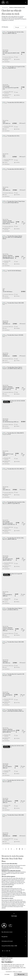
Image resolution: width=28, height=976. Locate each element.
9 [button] (16, 849)
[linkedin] (7, 951)
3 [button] (11, 849)
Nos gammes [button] (4, 936)
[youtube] (9, 951)
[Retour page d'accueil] (5, 2)
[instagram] (5, 951)
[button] (3, 849)
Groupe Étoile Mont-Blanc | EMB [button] (9, 945)
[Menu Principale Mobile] (24, 2)
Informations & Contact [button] (7, 941)
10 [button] (19, 849)
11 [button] (22, 849)
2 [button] (8, 849)
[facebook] (3, 951)
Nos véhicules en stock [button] (7, 932)
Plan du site (4, 956)
